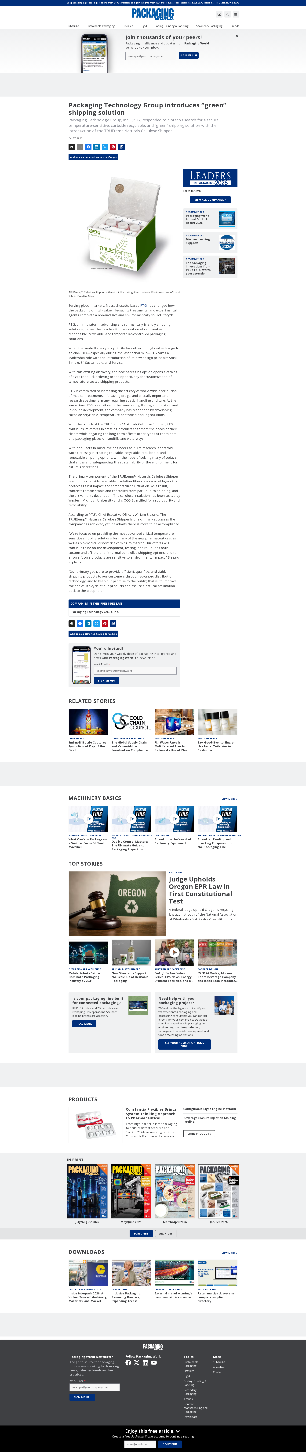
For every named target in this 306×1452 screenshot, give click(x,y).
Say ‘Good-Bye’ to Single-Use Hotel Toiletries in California (216, 746)
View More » (230, 798)
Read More (84, 1024)
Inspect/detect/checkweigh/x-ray (132, 836)
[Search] (227, 14)
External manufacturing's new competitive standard (174, 1295)
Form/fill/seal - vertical (85, 835)
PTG (143, 305)
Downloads (119, 1289)
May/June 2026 (131, 1222)
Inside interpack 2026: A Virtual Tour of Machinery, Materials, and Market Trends (88, 1297)
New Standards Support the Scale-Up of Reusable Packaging (130, 977)
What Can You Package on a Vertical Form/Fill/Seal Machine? (88, 843)
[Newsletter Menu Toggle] (219, 14)
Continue (170, 1444)
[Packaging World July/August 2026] (87, 1191)
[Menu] (236, 14)
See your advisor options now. (184, 1044)
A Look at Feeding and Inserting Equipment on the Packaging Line (215, 843)
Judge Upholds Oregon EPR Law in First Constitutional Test (200, 890)
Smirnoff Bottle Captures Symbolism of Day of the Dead (87, 746)
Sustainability (164, 738)
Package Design (208, 969)
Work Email (102, 664)
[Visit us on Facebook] (128, 1362)
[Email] (80, 147)
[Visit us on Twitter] (137, 1362)
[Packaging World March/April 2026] (175, 1191)
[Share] (88, 147)
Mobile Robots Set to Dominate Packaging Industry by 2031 (84, 977)
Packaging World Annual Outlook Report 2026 (197, 219)
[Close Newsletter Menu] (237, 36)
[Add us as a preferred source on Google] (121, 147)
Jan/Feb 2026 (219, 1222)
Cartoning (162, 835)
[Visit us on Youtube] (154, 1362)
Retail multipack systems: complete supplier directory (216, 1297)
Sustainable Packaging (170, 969)
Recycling (175, 872)
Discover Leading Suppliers (198, 241)
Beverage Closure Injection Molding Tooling (209, 1120)
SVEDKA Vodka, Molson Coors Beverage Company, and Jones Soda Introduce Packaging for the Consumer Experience (217, 977)
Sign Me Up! (188, 55)
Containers (76, 738)
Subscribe (141, 1233)
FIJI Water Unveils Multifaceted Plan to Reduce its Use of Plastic (173, 746)
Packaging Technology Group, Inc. (95, 612)
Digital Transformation (85, 1289)
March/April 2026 (175, 1222)
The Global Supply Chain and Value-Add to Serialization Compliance (130, 746)
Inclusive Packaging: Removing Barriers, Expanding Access (126, 1297)
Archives (165, 1233)
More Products (199, 1133)
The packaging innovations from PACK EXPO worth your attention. (198, 268)
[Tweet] (105, 147)
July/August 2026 (87, 1222)
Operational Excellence (128, 738)
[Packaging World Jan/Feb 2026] (218, 1191)
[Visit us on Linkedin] (145, 1362)
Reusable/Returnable (126, 969)
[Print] (72, 147)
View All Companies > (210, 200)
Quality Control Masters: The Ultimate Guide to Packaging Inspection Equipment (130, 845)
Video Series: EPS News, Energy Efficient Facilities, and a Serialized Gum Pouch (173, 977)
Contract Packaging (168, 1289)
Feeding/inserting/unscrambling (219, 835)
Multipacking (207, 1289)
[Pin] (113, 147)
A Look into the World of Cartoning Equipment (173, 841)
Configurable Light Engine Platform (209, 1109)
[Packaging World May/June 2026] (131, 1191)
